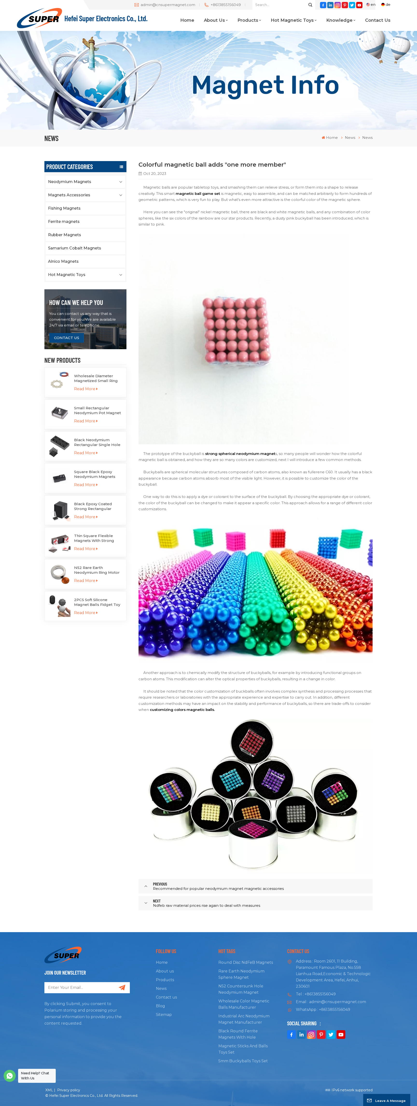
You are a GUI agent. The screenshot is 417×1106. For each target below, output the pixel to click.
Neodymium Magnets (69, 181)
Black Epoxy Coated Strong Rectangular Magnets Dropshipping (96, 506)
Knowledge (339, 20)
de (388, 4)
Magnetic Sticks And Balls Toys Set (243, 1049)
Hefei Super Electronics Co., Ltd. (106, 18)
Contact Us (66, 337)
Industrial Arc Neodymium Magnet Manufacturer (244, 1019)
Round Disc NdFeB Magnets (245, 962)
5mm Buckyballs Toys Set (243, 1061)
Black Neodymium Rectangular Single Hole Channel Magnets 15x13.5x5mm (97, 442)
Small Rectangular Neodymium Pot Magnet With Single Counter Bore (98, 410)
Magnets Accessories (69, 195)
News (161, 988)
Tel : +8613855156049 (316, 994)
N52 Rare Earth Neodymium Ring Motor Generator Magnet (97, 570)
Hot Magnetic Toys (292, 20)
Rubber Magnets (64, 235)
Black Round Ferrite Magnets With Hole (238, 1034)
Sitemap (164, 1014)
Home (187, 20)
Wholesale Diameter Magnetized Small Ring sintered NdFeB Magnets (98, 378)
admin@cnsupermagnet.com (168, 4)
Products (247, 20)
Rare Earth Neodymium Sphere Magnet (241, 974)
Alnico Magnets (63, 261)
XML (49, 1090)
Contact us (377, 20)
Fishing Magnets (64, 208)
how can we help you (76, 302)
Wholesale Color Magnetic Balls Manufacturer (243, 1004)
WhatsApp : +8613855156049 (323, 1009)
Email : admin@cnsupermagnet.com (331, 1002)
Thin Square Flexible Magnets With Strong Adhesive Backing (94, 538)
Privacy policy (68, 1090)
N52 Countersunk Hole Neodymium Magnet (240, 989)
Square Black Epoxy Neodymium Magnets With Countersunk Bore (96, 474)
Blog (160, 1006)
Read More (84, 389)
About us (214, 20)
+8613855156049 (226, 4)
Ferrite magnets (64, 221)
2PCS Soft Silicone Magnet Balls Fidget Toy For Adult (97, 602)
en (373, 4)
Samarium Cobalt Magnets (74, 248)
